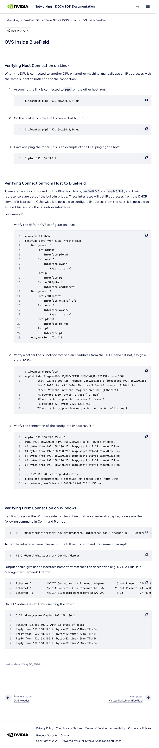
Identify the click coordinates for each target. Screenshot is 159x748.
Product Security (47, 735)
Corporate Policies (139, 728)
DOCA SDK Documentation (75, 6)
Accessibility (117, 728)
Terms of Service (96, 728)
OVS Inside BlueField (94, 20)
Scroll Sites (84, 741)
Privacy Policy (44, 728)
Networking (43, 6)
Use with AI (18, 30)
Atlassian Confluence (108, 741)
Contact (66, 735)
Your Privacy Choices (69, 728)
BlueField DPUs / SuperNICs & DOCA (47, 20)
